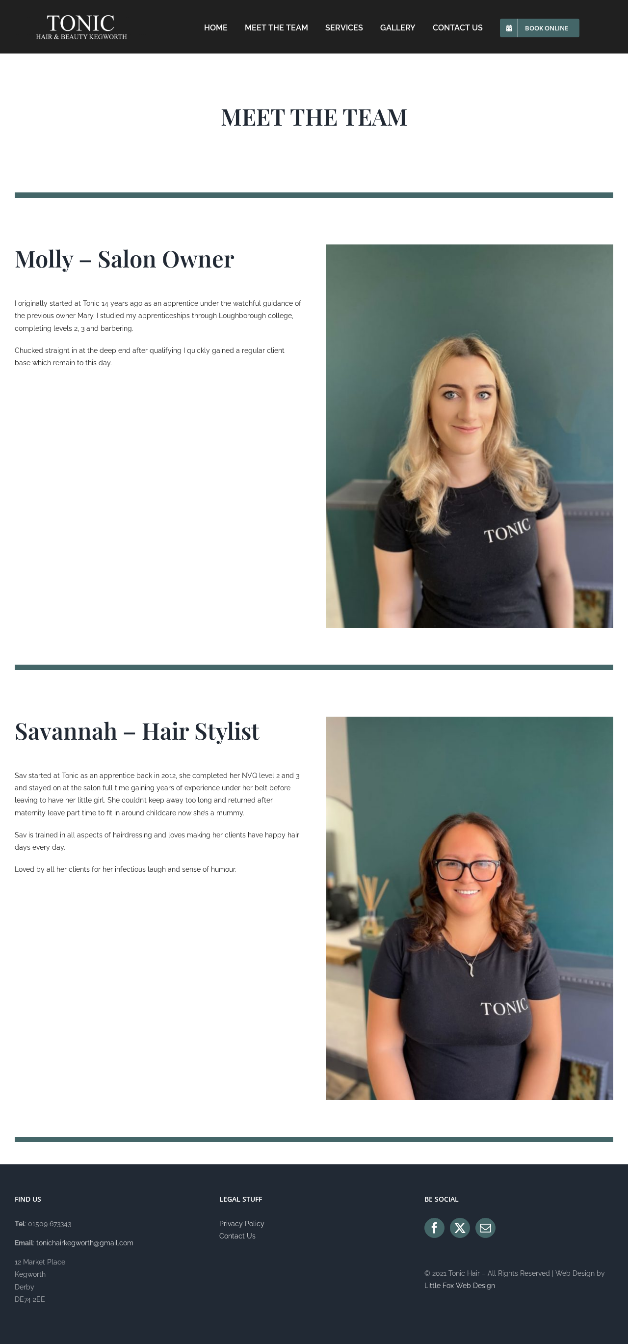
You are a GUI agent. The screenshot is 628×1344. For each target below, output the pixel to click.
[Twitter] (460, 1228)
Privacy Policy (241, 1224)
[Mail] (485, 1228)
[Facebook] (434, 1228)
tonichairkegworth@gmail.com (84, 1243)
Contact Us (237, 1236)
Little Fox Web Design (459, 1286)
